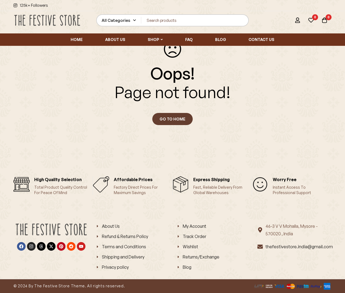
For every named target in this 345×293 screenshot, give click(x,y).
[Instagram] (31, 246)
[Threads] (41, 246)
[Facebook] (21, 246)
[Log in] (297, 20)
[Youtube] (81, 246)
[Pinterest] (61, 246)
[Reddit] (71, 246)
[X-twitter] (51, 246)
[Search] (243, 20)
